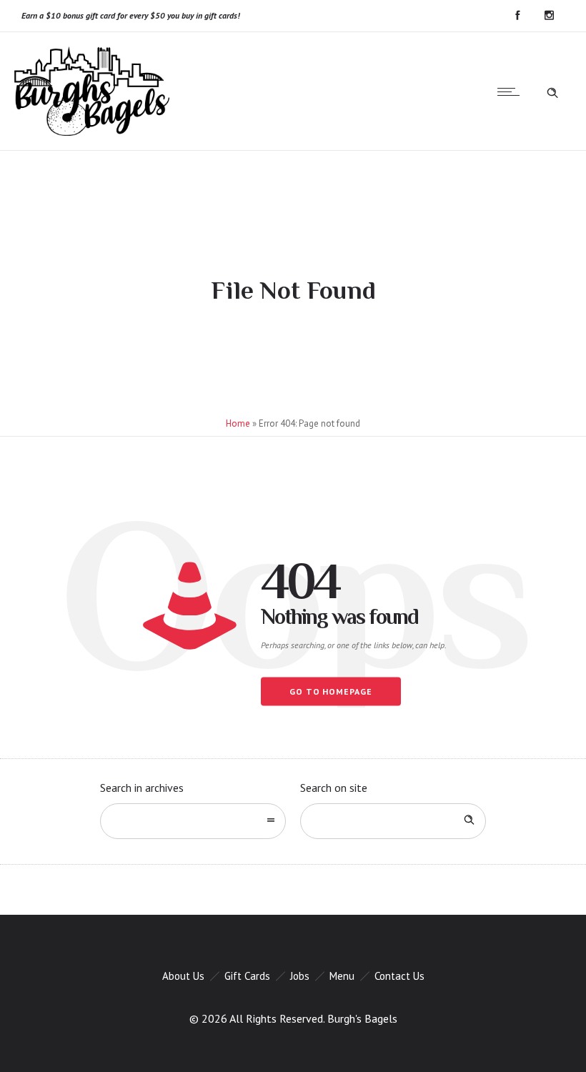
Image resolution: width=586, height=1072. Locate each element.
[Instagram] (549, 15)
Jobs (299, 976)
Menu (341, 976)
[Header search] (552, 90)
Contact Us (399, 976)
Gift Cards (247, 976)
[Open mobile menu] (511, 91)
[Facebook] (517, 15)
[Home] (91, 131)
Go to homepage (330, 691)
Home (238, 423)
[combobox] (193, 821)
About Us (183, 976)
